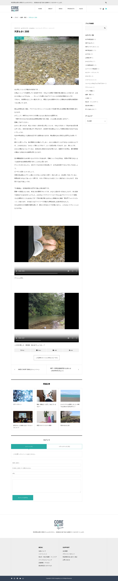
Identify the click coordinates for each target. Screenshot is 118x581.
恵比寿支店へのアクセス (45, 565)
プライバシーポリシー (69, 554)
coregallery (31, 28)
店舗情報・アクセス (44, 562)
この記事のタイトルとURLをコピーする (47, 357)
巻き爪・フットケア (90, 102)
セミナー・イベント (90, 72)
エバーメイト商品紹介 (91, 68)
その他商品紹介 (89, 65)
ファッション (89, 87)
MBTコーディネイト (90, 46)
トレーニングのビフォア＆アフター (95, 83)
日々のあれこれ (89, 109)
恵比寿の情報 (89, 105)
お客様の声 (88, 57)
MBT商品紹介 (89, 50)
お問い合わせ (66, 560)
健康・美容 (88, 94)
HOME (40, 8)
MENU (60, 8)
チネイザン (88, 76)
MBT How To (88, 43)
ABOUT (50, 8)
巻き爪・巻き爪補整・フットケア (48, 557)
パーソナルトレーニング (45, 560)
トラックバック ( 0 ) (64, 446)
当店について (42, 551)
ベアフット (45, 28)
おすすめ (87, 54)
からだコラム (89, 61)
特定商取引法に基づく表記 (70, 557)
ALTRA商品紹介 (89, 39)
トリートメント (89, 79)
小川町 (87, 98)
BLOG (81, 8)
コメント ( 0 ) (29, 446)
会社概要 (65, 551)
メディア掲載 (89, 91)
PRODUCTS (71, 8)
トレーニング (39, 28)
